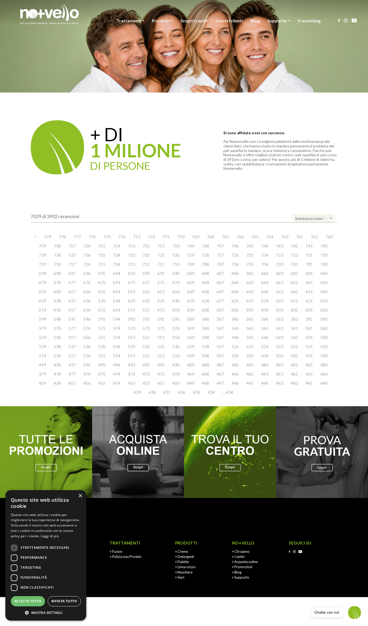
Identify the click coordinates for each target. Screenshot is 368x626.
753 (131, 245)
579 (42, 328)
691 (161, 273)
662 (294, 282)
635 (101, 300)
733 (131, 254)
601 (309, 309)
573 (131, 328)
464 (264, 373)
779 (47, 236)
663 (279, 282)
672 (146, 282)
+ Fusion (116, 551)
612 (146, 309)
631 (161, 300)
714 (116, 264)
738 (57, 254)
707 (220, 264)
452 (146, 382)
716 (87, 264)
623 (279, 300)
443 (279, 382)
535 (101, 346)
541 (309, 337)
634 (116, 300)
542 (294, 337)
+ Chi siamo (240, 551)
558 (57, 337)
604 (264, 309)
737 (72, 254)
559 (42, 337)
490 (175, 364)
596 (87, 318)
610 (175, 309)
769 (195, 236)
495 (101, 364)
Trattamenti (128, 20)
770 (181, 236)
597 (72, 318)
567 (220, 328)
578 (57, 328)
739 (42, 254)
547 (220, 337)
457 (72, 382)
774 (121, 236)
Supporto (277, 20)
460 (324, 373)
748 (205, 245)
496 (87, 364)
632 (146, 300)
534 (116, 346)
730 (175, 254)
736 (87, 254)
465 (250, 373)
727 (220, 254)
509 (190, 355)
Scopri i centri (194, 20)
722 (294, 254)
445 (250, 382)
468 (205, 373)
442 (294, 382)
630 (175, 300)
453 (131, 382)
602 (294, 309)
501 (309, 355)
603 (279, 309)
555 (101, 337)
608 (205, 309)
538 (57, 346)
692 (146, 273)
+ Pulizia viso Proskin (125, 556)
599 (42, 318)
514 (116, 355)
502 (294, 355)
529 (190, 346)
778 (62, 236)
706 (235, 264)
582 (294, 318)
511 (161, 355)
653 (131, 291)
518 (57, 355)
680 (324, 273)
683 (279, 273)
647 (220, 291)
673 (131, 282)
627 (220, 300)
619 (42, 309)
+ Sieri (179, 577)
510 (175, 355)
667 (220, 282)
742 (294, 245)
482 (294, 364)
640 (324, 291)
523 (279, 346)
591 (161, 318)
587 (220, 318)
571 (161, 328)
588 (205, 318)
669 (190, 282)
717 (72, 264)
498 (57, 364)
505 (250, 355)
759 (42, 245)
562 (294, 328)
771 (166, 236)
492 (146, 364)
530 (175, 346)
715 (101, 264)
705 (250, 264)
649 (190, 291)
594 (116, 318)
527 (220, 346)
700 (324, 264)
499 (42, 364)
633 (131, 300)
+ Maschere (184, 572)
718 (57, 264)
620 (324, 300)
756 (87, 245)
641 (309, 291)
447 (220, 382)
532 (146, 346)
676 (87, 282)
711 (161, 264)
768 (210, 236)
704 (264, 264)
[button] (46, 612)
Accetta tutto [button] (27, 601)
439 (137, 392)
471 (161, 373)
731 (161, 254)
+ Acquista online (245, 562)
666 (235, 282)
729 (190, 254)
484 (264, 364)
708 (205, 264)
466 (235, 373)
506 (235, 355)
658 (57, 291)
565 (250, 328)
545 (250, 337)
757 (72, 245)
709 (190, 264)
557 (72, 337)
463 (279, 373)
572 (146, 328)
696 (87, 273)
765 (255, 236)
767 (225, 236)
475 (101, 373)
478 (57, 373)
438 (152, 392)
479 (42, 373)
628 (205, 300)
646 (235, 291)
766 (240, 236)
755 (101, 245)
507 (220, 355)
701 (309, 264)
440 (324, 382)
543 (279, 337)
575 (101, 328)
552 (146, 337)
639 (42, 300)
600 (324, 309)
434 (211, 392)
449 (190, 382)
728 (205, 254)
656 (87, 291)
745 (250, 245)
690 (175, 273)
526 (235, 346)
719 (42, 264)
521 (309, 346)
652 (146, 291)
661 (309, 282)
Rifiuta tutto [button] (64, 601)
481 (309, 364)
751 (161, 245)
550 (175, 337)
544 (264, 337)
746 (235, 245)
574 (116, 328)
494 (116, 364)
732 (146, 254)
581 (309, 318)
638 (57, 300)
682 (294, 273)
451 (161, 382)
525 (250, 346)
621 (309, 300)
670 (175, 282)
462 (294, 373)
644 (264, 291)
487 (220, 364)
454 (116, 382)
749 (190, 245)
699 (42, 273)
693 (131, 273)
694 (116, 273)
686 (235, 273)
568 (205, 328)
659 (42, 291)
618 (57, 309)
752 (146, 245)
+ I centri (238, 556)
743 (279, 245)
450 (175, 382)
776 (92, 236)
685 (250, 273)
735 (101, 254)
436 (181, 392)
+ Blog (236, 572)
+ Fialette (182, 562)
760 (329, 236)
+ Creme (181, 551)
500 (324, 355)
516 (87, 355)
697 (72, 273)
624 (264, 300)
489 (190, 364)
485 (250, 364)
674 (116, 282)
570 (175, 328)
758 (57, 245)
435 (196, 392)
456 (87, 382)
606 (235, 309)
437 (167, 392)
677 (72, 282)
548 (205, 337)
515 (101, 355)
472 (146, 373)
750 (175, 245)
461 (309, 373)
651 (161, 291)
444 (264, 382)
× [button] (80, 496)
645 (250, 291)
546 (235, 337)
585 (250, 318)
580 (324, 318)
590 (175, 318)
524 (264, 346)
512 (146, 355)
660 (324, 282)
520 (324, 346)
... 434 (228, 392)
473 (131, 373)
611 (161, 309)
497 (72, 364)
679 (42, 282)
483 (279, 364)
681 (309, 273)
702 (294, 264)
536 (87, 346)
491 (161, 364)
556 (87, 337)
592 (146, 318)
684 (264, 273)
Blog (255, 20)
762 (299, 236)
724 (264, 254)
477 (72, 373)
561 (309, 328)
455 (101, 382)
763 (284, 236)
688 (205, 273)
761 (314, 236)
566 (235, 328)
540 (324, 337)
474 (116, 373)
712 (146, 264)
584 (264, 318)
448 (205, 382)
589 (190, 318)
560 (324, 328)
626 (235, 300)
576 (87, 328)
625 (250, 300)
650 (175, 291)
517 (72, 355)
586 (235, 318)
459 (42, 382)
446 (235, 382)
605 (250, 309)
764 (269, 236)
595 (101, 318)
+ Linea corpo (185, 567)
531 (161, 346)
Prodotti (160, 20)
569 (190, 328)
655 (101, 291)
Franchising (309, 20)
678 (57, 282)
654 (116, 291)
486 (235, 364)
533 (131, 346)
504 (264, 355)
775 (106, 236)
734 (116, 254)
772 (151, 236)
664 (264, 282)
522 (294, 346)
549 (190, 337)
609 (190, 309)
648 (205, 291)
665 (250, 282)
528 (205, 346)
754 (116, 245)
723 (279, 254)
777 (77, 236)
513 (131, 355)
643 (279, 291)
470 (175, 373)
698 (57, 273)
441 (309, 382)
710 (175, 264)
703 (279, 264)
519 (42, 355)
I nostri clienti (229, 20)
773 (136, 236)
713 (131, 264)
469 (190, 373)
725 (250, 254)
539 (42, 346)
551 (161, 337)
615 (101, 309)
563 (279, 328)
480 (324, 364)
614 (116, 309)
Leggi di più (50, 536)
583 (279, 318)
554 (116, 337)
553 (131, 337)
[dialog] (45, 555)
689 (190, 273)
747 (220, 245)
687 (220, 273)
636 (87, 300)
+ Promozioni (242, 567)
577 (72, 328)
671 (161, 282)
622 (294, 300)
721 (309, 254)
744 (264, 245)
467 (220, 373)
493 (131, 364)
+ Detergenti (184, 556)
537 (72, 346)
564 (264, 328)
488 (205, 364)
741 (309, 245)
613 (131, 309)
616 (87, 309)
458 (57, 382)
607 (220, 309)
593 (131, 318)
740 (324, 245)
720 (324, 254)
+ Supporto (240, 577)
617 (72, 309)
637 (72, 300)
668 (205, 282)
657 (72, 291)
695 (101, 273)
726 (235, 254)
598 (57, 318)
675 (101, 282)
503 (279, 355)
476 (87, 373)
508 (205, 355)
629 (190, 300)
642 (294, 291)
